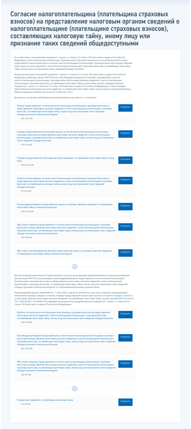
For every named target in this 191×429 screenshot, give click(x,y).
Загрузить (125, 106)
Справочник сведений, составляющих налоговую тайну (45, 400)
